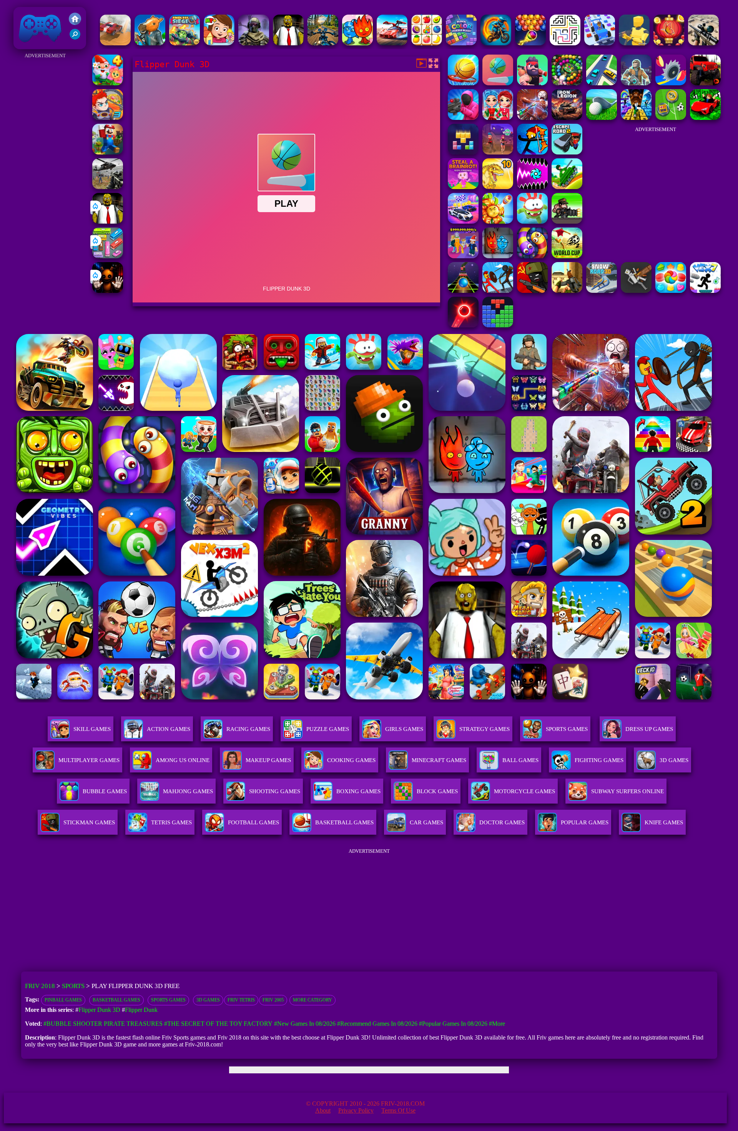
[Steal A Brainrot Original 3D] (463, 256)
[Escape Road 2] (567, 152)
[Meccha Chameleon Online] (532, 118)
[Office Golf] (601, 118)
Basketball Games (116, 1000)
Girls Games (404, 729)
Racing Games (248, 729)
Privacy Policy (356, 1110)
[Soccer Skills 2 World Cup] (567, 256)
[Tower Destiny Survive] (565, 43)
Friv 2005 (273, 1000)
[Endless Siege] (184, 43)
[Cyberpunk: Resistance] (636, 83)
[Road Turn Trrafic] (601, 83)
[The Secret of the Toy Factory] (107, 290)
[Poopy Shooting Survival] (463, 118)
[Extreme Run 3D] (463, 290)
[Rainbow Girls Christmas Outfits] (497, 118)
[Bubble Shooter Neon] (463, 325)
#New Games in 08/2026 (305, 1023)
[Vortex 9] (497, 152)
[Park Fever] (107, 256)
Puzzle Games (327, 729)
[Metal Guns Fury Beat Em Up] (567, 221)
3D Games (208, 1000)
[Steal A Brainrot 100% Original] (463, 187)
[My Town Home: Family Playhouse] (219, 43)
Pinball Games (63, 1000)
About (323, 1110)
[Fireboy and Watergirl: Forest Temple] (357, 43)
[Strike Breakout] (107, 187)
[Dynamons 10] (497, 187)
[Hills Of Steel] (567, 187)
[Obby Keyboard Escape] (636, 118)
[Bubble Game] (530, 43)
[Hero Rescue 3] (107, 118)
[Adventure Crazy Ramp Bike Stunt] (495, 43)
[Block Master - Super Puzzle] (497, 325)
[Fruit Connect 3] (426, 43)
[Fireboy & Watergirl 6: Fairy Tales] (497, 256)
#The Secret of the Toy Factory (218, 1023)
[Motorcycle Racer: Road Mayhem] (323, 43)
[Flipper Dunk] (463, 83)
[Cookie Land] (670, 290)
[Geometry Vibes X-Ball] (532, 187)
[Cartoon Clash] (532, 83)
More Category (312, 1000)
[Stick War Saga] (497, 290)
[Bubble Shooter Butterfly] (668, 43)
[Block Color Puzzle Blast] (461, 43)
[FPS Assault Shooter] (567, 290)
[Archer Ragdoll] (532, 152)
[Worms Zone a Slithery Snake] (532, 256)
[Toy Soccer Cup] (670, 118)
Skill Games (92, 729)
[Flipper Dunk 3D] (497, 83)
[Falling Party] (107, 152)
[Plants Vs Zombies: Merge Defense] (497, 221)
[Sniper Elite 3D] (703, 43)
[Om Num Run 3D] (532, 221)
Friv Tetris (241, 1000)
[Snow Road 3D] (601, 290)
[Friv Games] (75, 23)
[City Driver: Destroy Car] (115, 43)
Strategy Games (484, 729)
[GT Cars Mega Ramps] (392, 43)
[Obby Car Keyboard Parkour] (705, 118)
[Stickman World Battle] (532, 290)
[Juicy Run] (670, 83)
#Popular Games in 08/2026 (453, 1023)
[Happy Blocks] (463, 152)
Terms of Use (398, 1110)
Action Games (168, 729)
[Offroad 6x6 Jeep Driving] (705, 83)
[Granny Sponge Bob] (288, 43)
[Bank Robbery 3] (150, 43)
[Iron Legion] (567, 118)
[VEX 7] (705, 290)
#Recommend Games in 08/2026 (377, 1023)
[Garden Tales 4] (107, 83)
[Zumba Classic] (567, 83)
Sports (73, 986)
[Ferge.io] (634, 43)
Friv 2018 (40, 986)
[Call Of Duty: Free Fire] (253, 43)
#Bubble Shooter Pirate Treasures (103, 1023)
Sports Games (567, 729)
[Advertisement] (45, 176)
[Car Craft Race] (599, 43)
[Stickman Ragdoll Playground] (636, 290)
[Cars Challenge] (463, 221)
